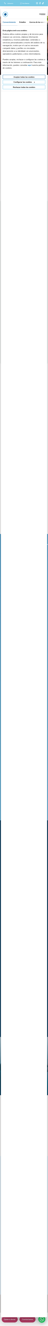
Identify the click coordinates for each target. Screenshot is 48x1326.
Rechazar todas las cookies (24, 87)
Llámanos (10, 3)
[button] (41, 1319)
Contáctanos (27, 1319)
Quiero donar (10, 1319)
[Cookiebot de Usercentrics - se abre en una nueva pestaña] (35, 14)
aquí (29, 65)
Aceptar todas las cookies (24, 77)
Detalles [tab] (22, 22)
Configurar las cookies (23, 82)
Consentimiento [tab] (9, 22)
